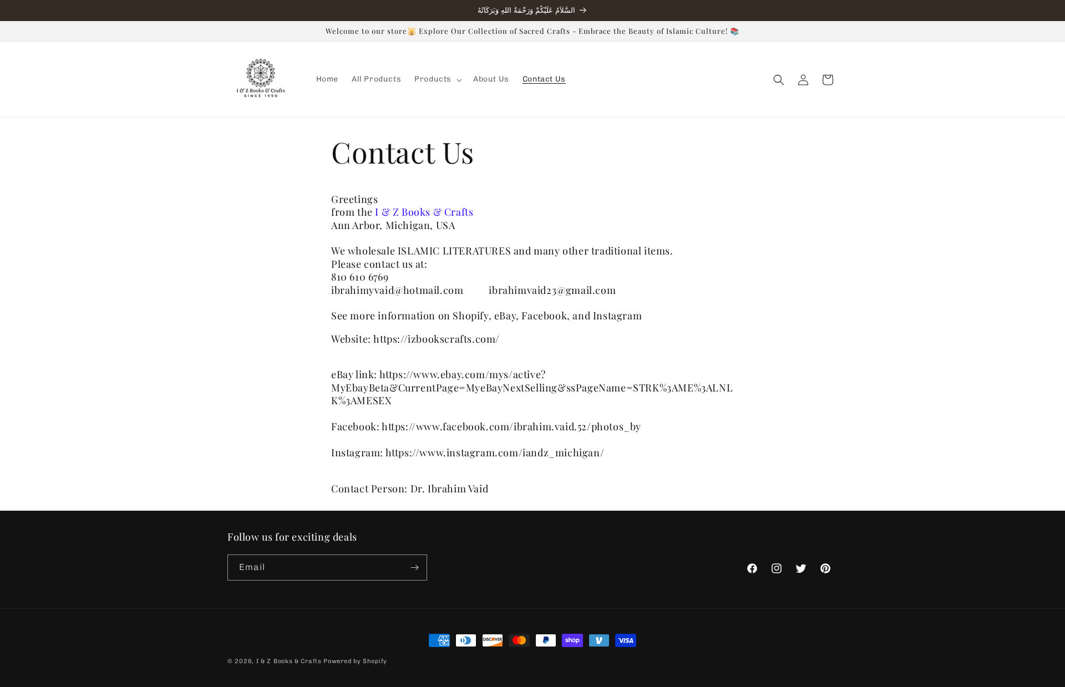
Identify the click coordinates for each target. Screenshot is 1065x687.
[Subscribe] (414, 567)
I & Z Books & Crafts (289, 661)
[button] (437, 79)
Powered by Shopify (355, 661)
